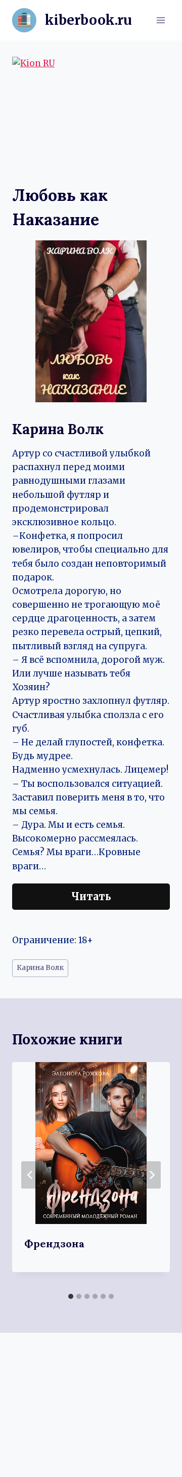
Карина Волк (40, 967)
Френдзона (54, 1243)
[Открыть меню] (160, 20)
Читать (91, 896)
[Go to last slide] (30, 1175)
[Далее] (152, 1175)
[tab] (70, 1296)
